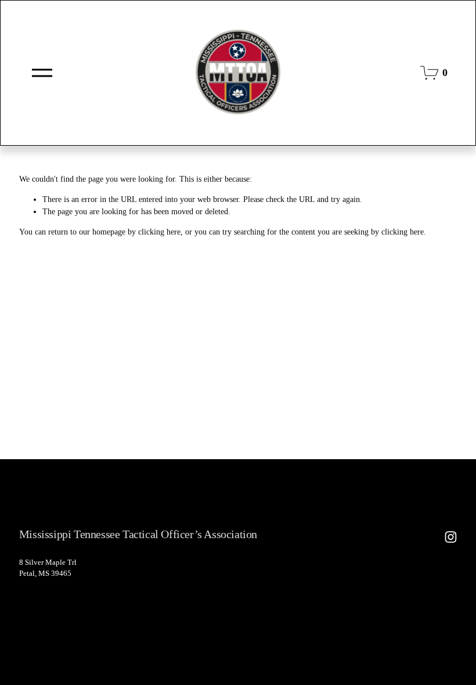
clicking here (159, 232)
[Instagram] (451, 537)
